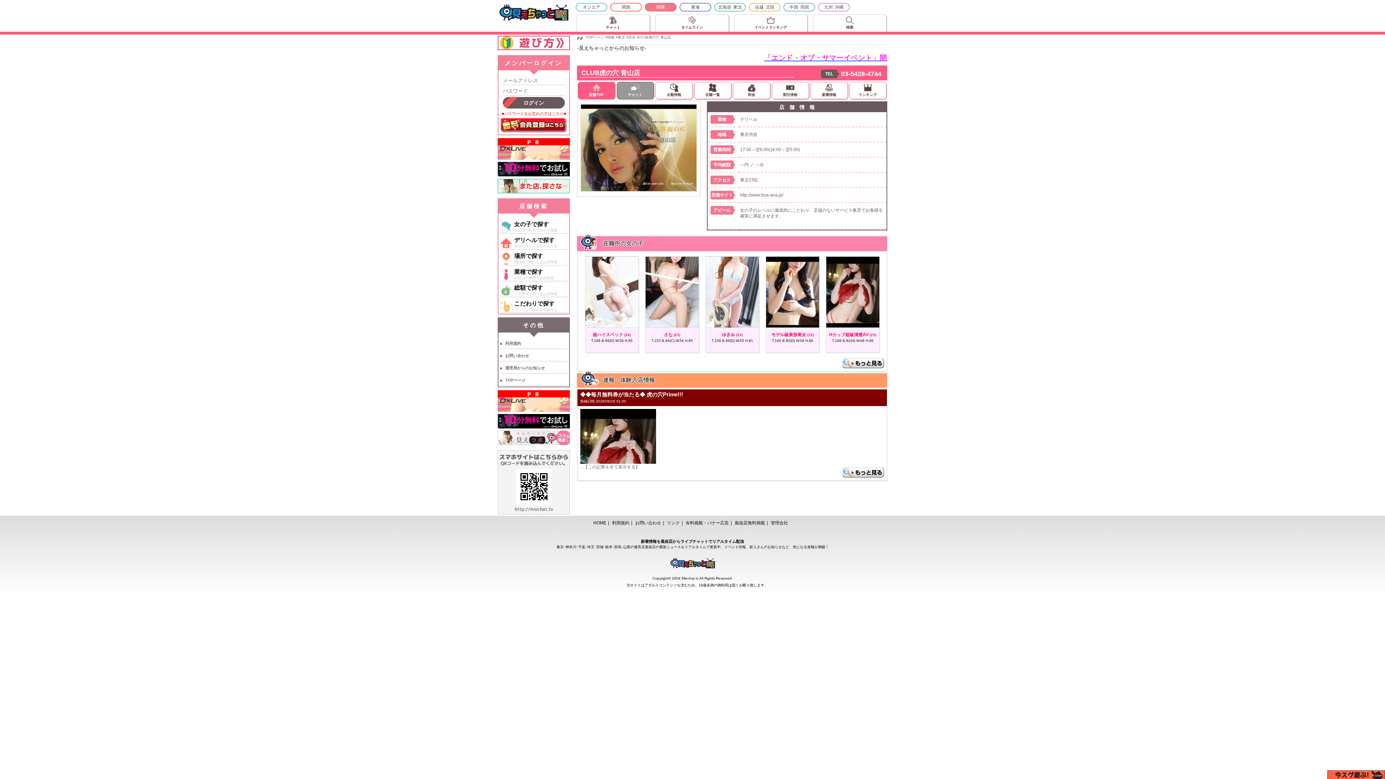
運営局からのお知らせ (525, 368)
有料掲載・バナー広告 (707, 522)
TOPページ (515, 380)
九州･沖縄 (834, 7)
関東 (660, 7)
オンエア (591, 7)
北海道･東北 (730, 7)
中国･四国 (799, 7)
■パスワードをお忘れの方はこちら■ (534, 113)
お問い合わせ (517, 355)
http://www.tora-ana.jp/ (761, 195)
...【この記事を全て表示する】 (610, 467)
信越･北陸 (764, 7)
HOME (599, 522)
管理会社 (779, 522)
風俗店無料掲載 (750, 522)
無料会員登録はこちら (534, 125)
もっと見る (863, 363)
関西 (626, 7)
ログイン (534, 103)
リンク (673, 522)
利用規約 (513, 343)
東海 (695, 7)
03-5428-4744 (861, 74)
